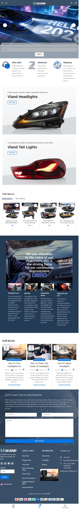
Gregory (15, 370)
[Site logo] (39, 3)
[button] (5, 25)
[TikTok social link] (12, 463)
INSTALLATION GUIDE (64, 359)
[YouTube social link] (8, 463)
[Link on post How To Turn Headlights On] (14, 352)
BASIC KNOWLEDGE (39, 359)
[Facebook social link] (1, 463)
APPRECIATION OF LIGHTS (14, 359)
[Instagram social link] (5, 463)
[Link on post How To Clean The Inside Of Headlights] (39, 352)
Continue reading (14, 385)
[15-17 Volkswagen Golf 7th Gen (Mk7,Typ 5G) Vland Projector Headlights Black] (67, 211)
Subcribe (3, 468)
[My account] (72, 3)
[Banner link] (39, 160)
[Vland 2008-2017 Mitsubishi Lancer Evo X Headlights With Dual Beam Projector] (48, 211)
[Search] (6, 3)
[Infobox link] (13, 69)
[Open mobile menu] (2, 3)
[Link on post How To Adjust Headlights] (64, 352)
